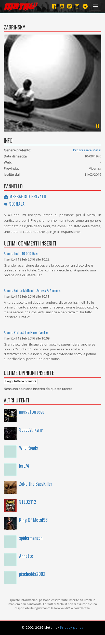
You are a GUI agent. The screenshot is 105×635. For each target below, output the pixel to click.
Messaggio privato (27, 196)
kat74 (24, 465)
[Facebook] (54, 6)
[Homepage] (21, 6)
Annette (26, 555)
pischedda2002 (32, 574)
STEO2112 (27, 501)
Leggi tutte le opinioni (20, 381)
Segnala (16, 204)
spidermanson (31, 537)
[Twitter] (69, 6)
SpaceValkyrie (31, 429)
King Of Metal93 (33, 519)
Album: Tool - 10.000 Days (21, 253)
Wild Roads (28, 447)
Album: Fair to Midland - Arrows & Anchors (32, 290)
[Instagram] (85, 6)
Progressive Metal (87, 150)
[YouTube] (62, 6)
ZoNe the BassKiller (35, 483)
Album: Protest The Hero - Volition (26, 332)
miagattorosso (31, 411)
